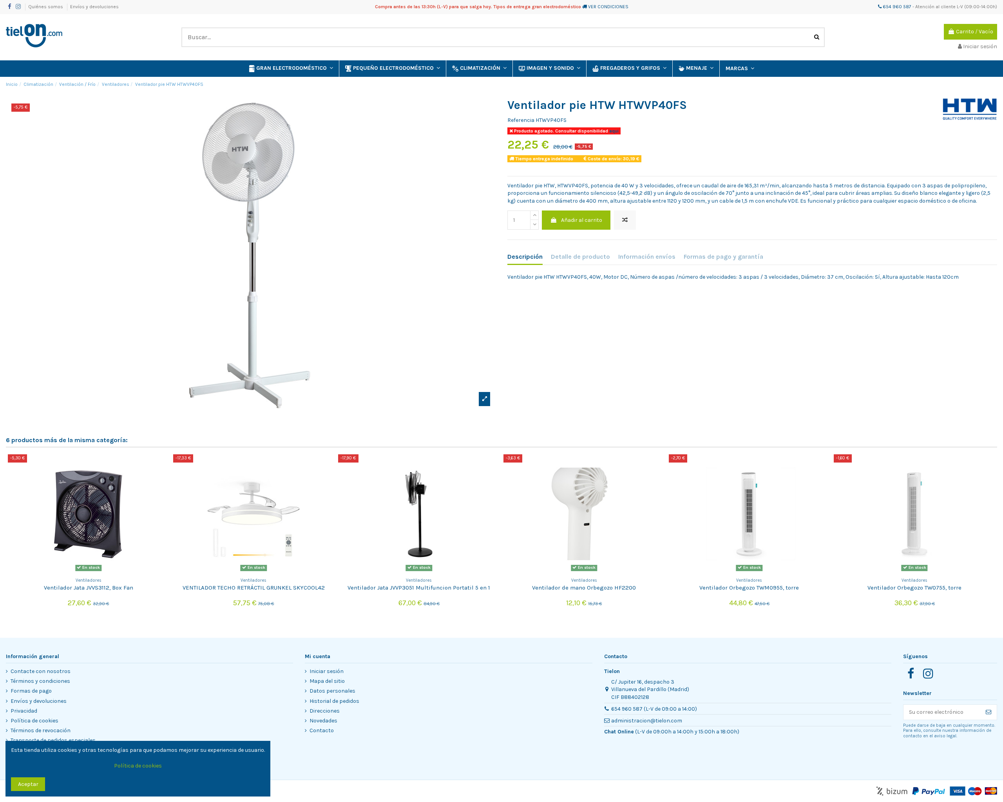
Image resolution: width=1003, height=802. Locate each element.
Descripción (525, 256)
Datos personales (332, 691)
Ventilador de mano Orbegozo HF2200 (584, 587)
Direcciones (325, 711)
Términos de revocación (41, 730)
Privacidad (24, 711)
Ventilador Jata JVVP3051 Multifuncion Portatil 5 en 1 (419, 587)
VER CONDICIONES (608, 6)
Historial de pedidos (334, 701)
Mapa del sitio (327, 681)
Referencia (520, 120)
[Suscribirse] (988, 712)
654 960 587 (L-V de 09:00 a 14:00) (654, 709)
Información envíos (646, 256)
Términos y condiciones (40, 681)
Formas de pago (31, 691)
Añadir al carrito (581, 220)
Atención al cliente (935, 6)
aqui (613, 131)
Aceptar (28, 784)
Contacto (322, 730)
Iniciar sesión (327, 671)
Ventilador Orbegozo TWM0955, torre (749, 587)
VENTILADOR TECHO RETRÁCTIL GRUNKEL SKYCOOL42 (254, 587)
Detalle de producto (580, 256)
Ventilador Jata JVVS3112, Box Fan (88, 587)
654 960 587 (896, 6)
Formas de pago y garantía (723, 256)
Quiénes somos (46, 6)
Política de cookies (34, 720)
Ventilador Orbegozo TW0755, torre (914, 587)
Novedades (323, 720)
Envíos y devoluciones (94, 6)
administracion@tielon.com (646, 720)
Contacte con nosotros (41, 671)
